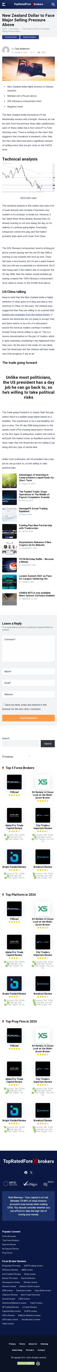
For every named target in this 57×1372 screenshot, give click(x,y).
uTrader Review (29, 1307)
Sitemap (44, 1344)
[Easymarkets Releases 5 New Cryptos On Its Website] (9, 554)
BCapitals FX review (11, 1266)
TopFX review (36, 1303)
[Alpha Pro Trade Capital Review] (14, 821)
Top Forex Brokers (10, 1240)
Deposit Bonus (9, 1244)
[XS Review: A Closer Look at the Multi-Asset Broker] (43, 788)
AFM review (7, 1290)
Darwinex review (23, 1290)
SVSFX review (30, 1311)
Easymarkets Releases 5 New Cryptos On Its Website (35, 543)
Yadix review (8, 1323)
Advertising (17, 1350)
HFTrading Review (10, 1307)
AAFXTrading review (33, 1266)
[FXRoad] (14, 788)
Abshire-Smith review (29, 1286)
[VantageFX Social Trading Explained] (9, 520)
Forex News (14, 29)
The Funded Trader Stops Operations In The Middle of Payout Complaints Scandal (34, 494)
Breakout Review (43, 867)
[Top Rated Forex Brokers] (28, 3)
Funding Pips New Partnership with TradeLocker (35, 527)
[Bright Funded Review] (14, 863)
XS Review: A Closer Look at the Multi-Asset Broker (43, 795)
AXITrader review (10, 1319)
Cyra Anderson (22, 48)
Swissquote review (11, 1282)
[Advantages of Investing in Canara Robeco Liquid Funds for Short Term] (9, 487)
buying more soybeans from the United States (26, 314)
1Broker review (30, 1282)
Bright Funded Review (14, 867)
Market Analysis (29, 37)
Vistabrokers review (30, 1319)
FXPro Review (8, 1315)
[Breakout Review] (43, 863)
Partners (30, 1350)
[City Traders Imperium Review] (43, 821)
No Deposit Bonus (10, 1249)
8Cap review (30, 1274)
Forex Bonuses (9, 1236)
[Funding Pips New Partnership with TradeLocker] (9, 537)
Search (5, 738)
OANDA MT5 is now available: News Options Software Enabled (37, 594)
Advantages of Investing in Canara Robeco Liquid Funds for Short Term (36, 477)
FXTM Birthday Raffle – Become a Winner (36, 560)
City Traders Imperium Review (43, 827)
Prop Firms (7, 1253)
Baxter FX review (10, 1278)
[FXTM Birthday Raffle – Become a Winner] (9, 571)
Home (4, 29)
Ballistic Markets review (29, 1315)
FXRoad (14, 792)
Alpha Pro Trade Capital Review (14, 827)
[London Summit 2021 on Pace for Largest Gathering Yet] (9, 588)
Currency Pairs (11, 37)
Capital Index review (11, 1311)
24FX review (24, 1299)
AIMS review (27, 1270)
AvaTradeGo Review (11, 1274)
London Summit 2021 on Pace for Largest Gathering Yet (35, 577)
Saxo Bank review (43, 1290)
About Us (33, 1344)
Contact (41, 1350)
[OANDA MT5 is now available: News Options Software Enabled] (9, 605)
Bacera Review (28, 1278)
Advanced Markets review (14, 1303)
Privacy (12, 1344)
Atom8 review (8, 1299)
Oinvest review (9, 1286)
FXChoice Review (10, 1270)
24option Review (10, 1295)
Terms (22, 1344)
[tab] (27, 756)
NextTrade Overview (30, 1295)
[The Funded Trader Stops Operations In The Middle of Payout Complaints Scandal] (9, 504)
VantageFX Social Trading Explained (33, 510)
